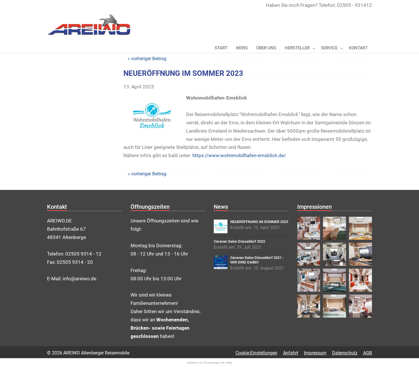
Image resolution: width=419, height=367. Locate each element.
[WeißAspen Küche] (309, 280)
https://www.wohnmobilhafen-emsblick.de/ (239, 155)
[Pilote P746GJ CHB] (334, 228)
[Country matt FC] (309, 306)
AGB (367, 353)
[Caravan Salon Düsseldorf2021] (220, 262)
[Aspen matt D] (360, 280)
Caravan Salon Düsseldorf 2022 (239, 241)
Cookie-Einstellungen (256, 353)
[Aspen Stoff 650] (309, 228)
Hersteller (297, 47)
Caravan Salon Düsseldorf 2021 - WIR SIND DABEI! (257, 260)
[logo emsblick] (220, 226)
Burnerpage (212, 362)
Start (221, 47)
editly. (229, 362)
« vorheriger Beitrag (147, 58)
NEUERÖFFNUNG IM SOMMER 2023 (259, 222)
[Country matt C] (334, 306)
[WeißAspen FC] (360, 306)
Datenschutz (344, 353)
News (242, 47)
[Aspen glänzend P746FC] (334, 254)
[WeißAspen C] (334, 280)
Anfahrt (290, 353)
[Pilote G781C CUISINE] (360, 254)
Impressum (315, 353)
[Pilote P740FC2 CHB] (360, 228)
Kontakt (358, 47)
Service (329, 47)
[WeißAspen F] (309, 254)
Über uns (266, 47)
